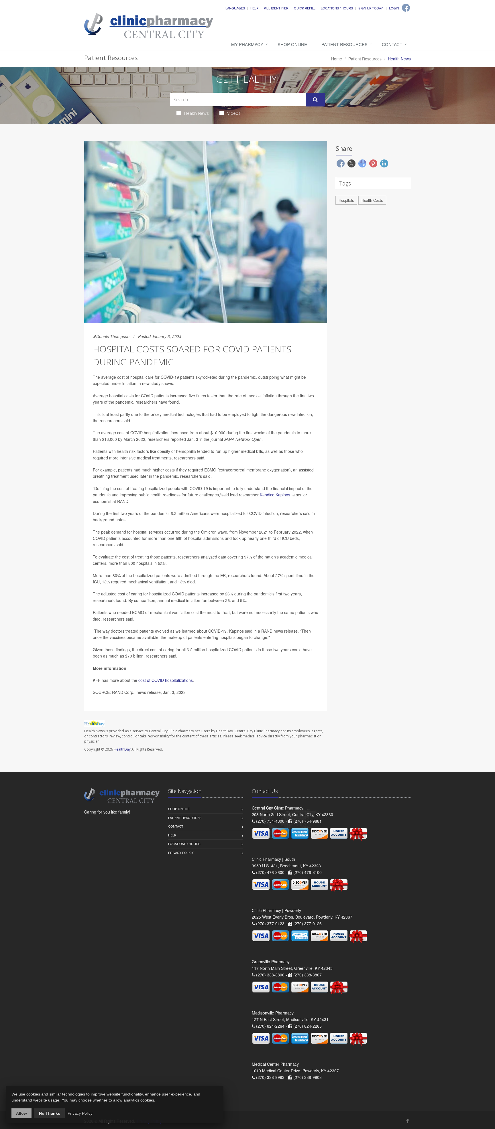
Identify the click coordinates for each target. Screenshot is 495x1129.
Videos (234, 113)
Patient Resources (344, 44)
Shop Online (292, 44)
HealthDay (122, 749)
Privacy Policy (181, 852)
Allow (21, 1113)
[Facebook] (406, 8)
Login (394, 8)
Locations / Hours (337, 8)
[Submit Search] (315, 99)
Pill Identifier (276, 8)
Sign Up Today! (371, 8)
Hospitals (346, 200)
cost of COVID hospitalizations (165, 680)
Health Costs (372, 200)
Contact (392, 44)
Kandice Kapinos (275, 495)
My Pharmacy (247, 44)
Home (336, 59)
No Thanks (49, 1113)
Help (254, 8)
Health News (196, 113)
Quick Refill (304, 8)
